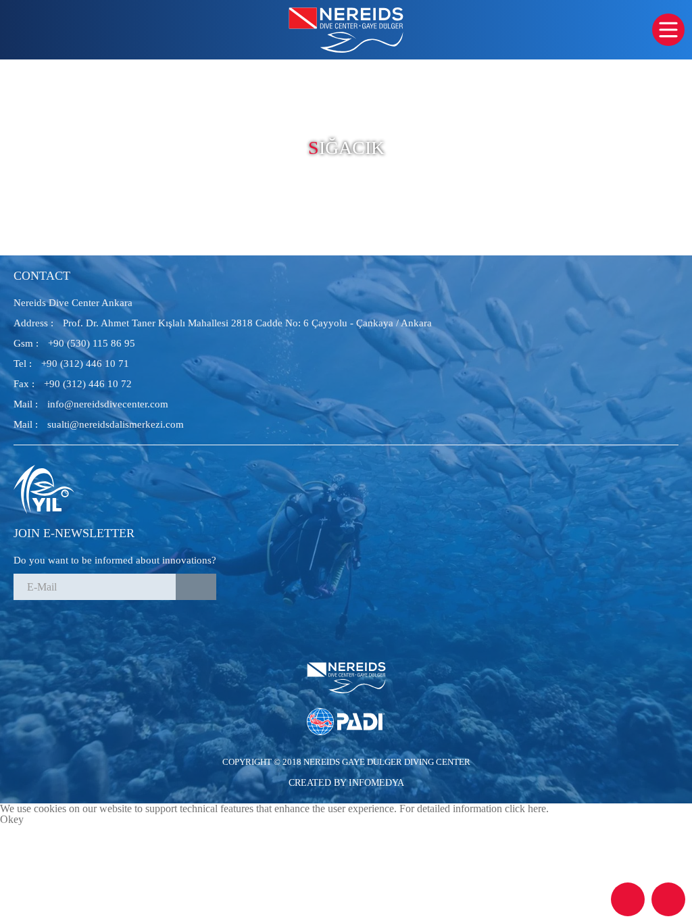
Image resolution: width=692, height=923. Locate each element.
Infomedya (376, 783)
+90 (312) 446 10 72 (73, 383)
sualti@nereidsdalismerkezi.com (99, 424)
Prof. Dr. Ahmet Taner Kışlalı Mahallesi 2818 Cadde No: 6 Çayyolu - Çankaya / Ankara (223, 323)
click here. (527, 808)
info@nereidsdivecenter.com (91, 404)
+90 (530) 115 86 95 (74, 343)
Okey (12, 819)
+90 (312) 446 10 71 (71, 363)
